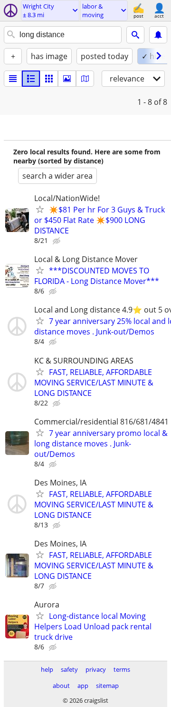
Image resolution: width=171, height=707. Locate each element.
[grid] (49, 79)
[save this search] (158, 34)
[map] (85, 79)
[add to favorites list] (40, 209)
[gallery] (67, 79)
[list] (13, 79)
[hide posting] (57, 241)
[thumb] (31, 79)
